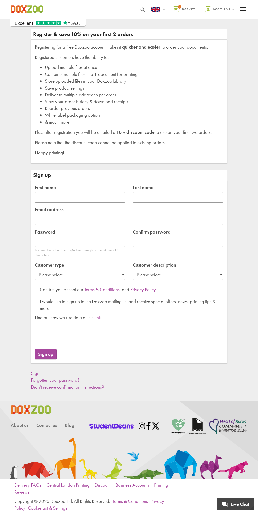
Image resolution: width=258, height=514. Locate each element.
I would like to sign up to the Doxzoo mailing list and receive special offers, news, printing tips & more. (127, 304)
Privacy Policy (143, 289)
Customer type (49, 265)
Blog (69, 425)
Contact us (46, 425)
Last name (143, 187)
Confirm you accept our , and (98, 289)
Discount (103, 485)
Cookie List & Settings (47, 508)
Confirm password (152, 232)
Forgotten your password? (55, 380)
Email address (49, 209)
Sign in (37, 373)
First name (45, 187)
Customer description (154, 265)
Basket (187, 8)
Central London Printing (68, 485)
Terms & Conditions (102, 289)
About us (20, 425)
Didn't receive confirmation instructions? (67, 387)
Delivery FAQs (27, 485)
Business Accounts (132, 485)
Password (45, 232)
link (97, 317)
